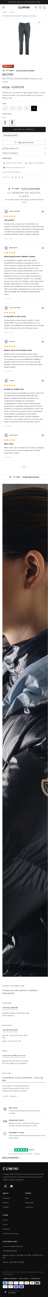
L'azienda (6, 1198)
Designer (6, 1229)
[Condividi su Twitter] (16, 177)
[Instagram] (5, 1186)
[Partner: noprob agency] (24, 1292)
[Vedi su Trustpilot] (43, 211)
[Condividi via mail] (22, 177)
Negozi (5, 1202)
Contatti (6, 1207)
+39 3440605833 (39, 163)
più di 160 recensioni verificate (25, 70)
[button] (24, 467)
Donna (5, 1220)
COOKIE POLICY (35, 1278)
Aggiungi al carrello (24, 129)
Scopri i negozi (9, 1096)
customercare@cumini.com (17, 167)
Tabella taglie (7, 114)
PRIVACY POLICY (24, 1278)
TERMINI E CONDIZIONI (10, 1278)
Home (4, 12)
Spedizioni (29, 1207)
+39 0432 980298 (17, 163)
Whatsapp (31, 163)
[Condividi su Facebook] (13, 177)
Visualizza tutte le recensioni (31, 477)
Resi (27, 1198)
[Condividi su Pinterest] (19, 177)
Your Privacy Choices (11, 1233)
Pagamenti (29, 1202)
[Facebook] (11, 1186)
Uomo (12, 12)
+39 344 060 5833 (10, 1030)
